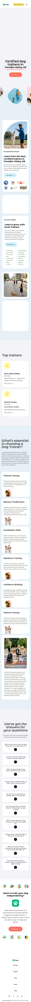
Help (15, 990)
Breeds (15, 971)
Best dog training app (6, 1000)
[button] (26, 4)
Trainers (15, 965)
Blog (15, 978)
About (15, 984)
